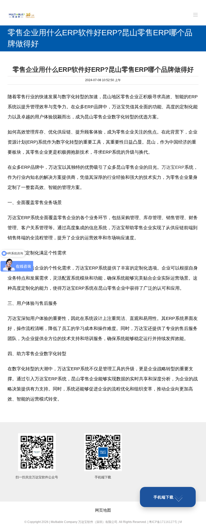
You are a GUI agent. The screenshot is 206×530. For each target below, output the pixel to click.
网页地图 (103, 510)
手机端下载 (163, 497)
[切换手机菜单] (195, 14)
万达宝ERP (173, 167)
